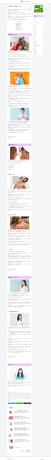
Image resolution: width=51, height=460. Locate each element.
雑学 (38, 48)
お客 (38, 18)
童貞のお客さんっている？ (19, 23)
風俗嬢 (38, 51)
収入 (38, 29)
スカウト (39, 40)
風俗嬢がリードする (19, 25)
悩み (38, 37)
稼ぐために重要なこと (38, 45)
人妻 (39, 32)
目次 (18, 21)
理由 (38, 43)
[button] (42, 13)
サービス (38, 21)
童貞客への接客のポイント (19, 24)
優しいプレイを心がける (19, 26)
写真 (38, 24)
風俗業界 (38, 53)
